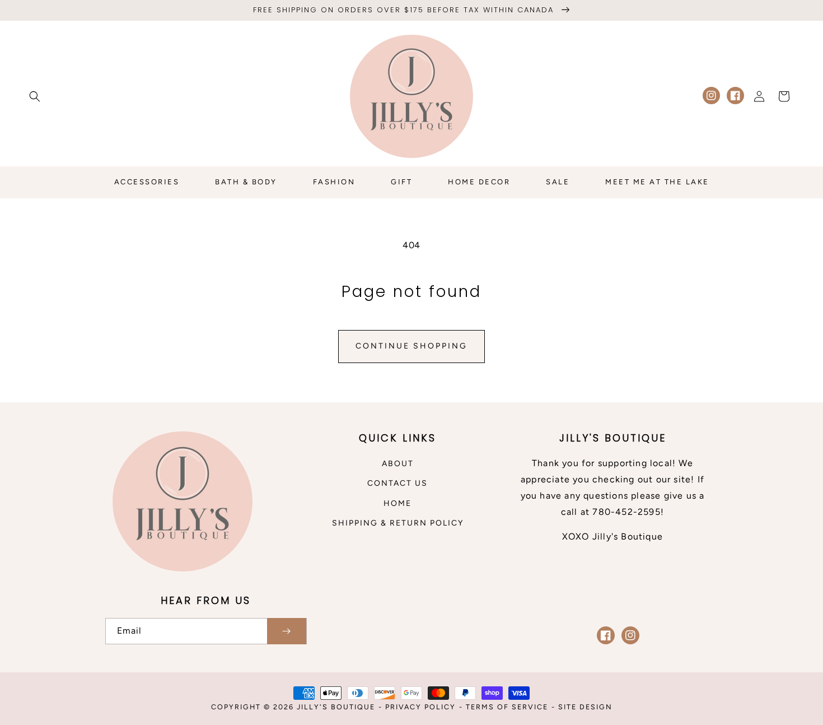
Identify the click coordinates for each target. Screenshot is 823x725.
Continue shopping (411, 346)
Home (398, 503)
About (398, 463)
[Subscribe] (286, 631)
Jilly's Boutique (336, 707)
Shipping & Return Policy (398, 523)
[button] (34, 96)
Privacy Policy (420, 707)
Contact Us (397, 483)
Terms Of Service (507, 707)
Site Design (585, 707)
